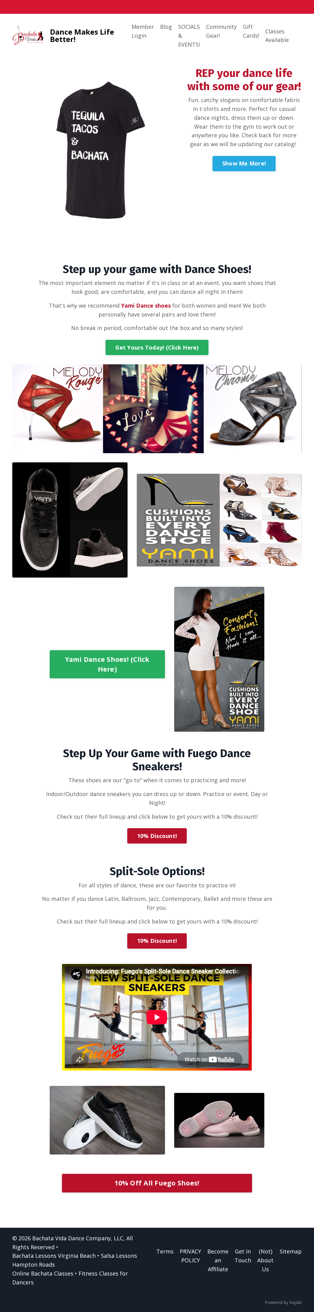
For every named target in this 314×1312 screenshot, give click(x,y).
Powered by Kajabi (283, 1302)
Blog (166, 26)
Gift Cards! (251, 31)
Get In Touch (243, 1256)
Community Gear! (221, 31)
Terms (165, 1251)
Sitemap (291, 1251)
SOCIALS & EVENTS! (189, 35)
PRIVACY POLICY (190, 1256)
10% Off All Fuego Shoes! (156, 1182)
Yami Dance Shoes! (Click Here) (107, 664)
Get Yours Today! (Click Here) (156, 347)
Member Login (143, 31)
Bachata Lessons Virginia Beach (54, 1255)
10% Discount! (157, 836)
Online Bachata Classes (42, 1273)
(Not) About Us (265, 1260)
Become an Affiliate (217, 1260)
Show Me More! (244, 163)
